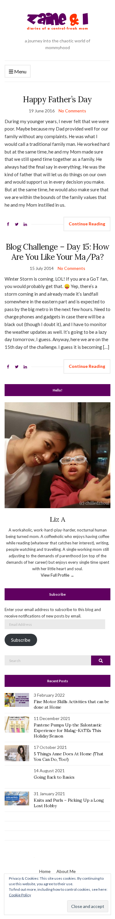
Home (45, 871)
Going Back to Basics (54, 777)
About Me (66, 871)
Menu (19, 71)
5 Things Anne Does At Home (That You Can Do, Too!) (68, 756)
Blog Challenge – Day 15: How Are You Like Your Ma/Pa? (57, 252)
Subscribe (20, 640)
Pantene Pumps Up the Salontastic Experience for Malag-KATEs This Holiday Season (68, 730)
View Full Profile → (57, 575)
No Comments (72, 110)
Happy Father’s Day (57, 99)
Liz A (57, 519)
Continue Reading (87, 223)
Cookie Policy (20, 895)
